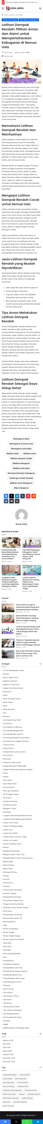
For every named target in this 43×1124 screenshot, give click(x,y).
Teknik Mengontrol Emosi (12, 982)
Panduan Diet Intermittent (12, 890)
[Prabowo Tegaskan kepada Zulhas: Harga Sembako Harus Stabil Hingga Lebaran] (8, 643)
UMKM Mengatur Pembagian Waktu (16, 1028)
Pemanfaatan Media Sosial (13, 900)
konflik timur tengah (9, 1094)
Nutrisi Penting (8, 865)
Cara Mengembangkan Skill (13, 730)
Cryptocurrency (9, 745)
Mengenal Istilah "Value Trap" (14, 854)
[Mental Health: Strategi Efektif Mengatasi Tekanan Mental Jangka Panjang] (8, 619)
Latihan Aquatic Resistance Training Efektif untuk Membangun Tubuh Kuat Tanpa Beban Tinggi (30, 583)
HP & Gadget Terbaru (11, 794)
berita (5, 695)
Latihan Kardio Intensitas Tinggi (14, 837)
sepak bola (6, 1102)
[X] (11, 496)
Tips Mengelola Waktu (11, 1014)
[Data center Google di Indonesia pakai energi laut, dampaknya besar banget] (8, 608)
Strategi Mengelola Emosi (12, 975)
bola (4, 713)
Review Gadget (8, 932)
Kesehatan (7, 812)
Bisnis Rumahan (9, 709)
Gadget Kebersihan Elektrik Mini (14, 766)
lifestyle (6, 847)
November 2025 (9, 1061)
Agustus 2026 (8, 1040)
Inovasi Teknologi (8, 1086)
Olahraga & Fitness (10, 872)
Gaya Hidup (7, 780)
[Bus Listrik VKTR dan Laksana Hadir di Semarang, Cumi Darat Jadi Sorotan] (8, 654)
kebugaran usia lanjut (21, 448)
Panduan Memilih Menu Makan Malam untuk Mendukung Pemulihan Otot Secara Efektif (10, 554)
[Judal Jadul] (15, 8)
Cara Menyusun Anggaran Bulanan (16, 741)
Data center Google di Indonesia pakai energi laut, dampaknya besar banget (28, 607)
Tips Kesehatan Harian (11, 1007)
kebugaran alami (21, 439)
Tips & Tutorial (8, 989)
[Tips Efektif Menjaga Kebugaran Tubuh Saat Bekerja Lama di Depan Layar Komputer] (31, 542)
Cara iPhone (7, 723)
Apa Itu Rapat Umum (10, 677)
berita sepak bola (20, 1078)
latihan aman (30, 453)
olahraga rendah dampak (22, 478)
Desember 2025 (9, 1058)
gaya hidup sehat (8, 1082)
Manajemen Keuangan (11, 851)
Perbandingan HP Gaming (12, 915)
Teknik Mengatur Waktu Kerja (14, 978)
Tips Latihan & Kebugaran (29, 20)
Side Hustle (7, 946)
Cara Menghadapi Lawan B (13, 734)
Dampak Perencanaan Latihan (14, 752)
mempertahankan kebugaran (22, 473)
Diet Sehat (7, 759)
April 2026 (7, 1047)
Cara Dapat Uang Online (12, 720)
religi (5, 925)
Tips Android (7, 992)
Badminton (7, 692)
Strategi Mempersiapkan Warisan (15, 971)
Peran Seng (7, 911)
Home (5, 15)
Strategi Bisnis (8, 961)
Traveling (6, 1021)
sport (5, 957)
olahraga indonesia (34, 1094)
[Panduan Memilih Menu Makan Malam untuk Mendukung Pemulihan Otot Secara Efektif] (11, 542)
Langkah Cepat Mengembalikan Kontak (17, 815)
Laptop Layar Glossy (10, 823)
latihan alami (13, 453)
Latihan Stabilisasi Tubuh (12, 844)
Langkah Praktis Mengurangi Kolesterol (17, 819)
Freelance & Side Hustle (12, 762)
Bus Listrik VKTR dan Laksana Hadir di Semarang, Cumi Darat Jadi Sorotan (28, 653)
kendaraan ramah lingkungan (12, 1090)
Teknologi (6, 985)
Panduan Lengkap (9, 893)
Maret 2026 (7, 1051)
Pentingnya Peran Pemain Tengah (15, 907)
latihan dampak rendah (22, 458)
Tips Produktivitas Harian (12, 1017)
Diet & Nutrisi (8, 755)
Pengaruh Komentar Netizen (13, 904)
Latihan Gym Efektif (10, 833)
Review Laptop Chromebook (13, 939)
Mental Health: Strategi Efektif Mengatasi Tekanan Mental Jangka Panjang (27, 618)
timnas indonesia (8, 1106)
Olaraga (6, 876)
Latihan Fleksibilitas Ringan (13, 826)
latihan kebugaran (22, 463)
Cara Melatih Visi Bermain (12, 727)
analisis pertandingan (10, 1075)
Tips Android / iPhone (11, 996)
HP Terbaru (7, 798)
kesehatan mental (30, 1090)
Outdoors (6, 886)
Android (6, 674)
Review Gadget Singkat (11, 936)
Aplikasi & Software (10, 681)
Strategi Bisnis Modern (11, 964)
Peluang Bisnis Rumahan (12, 897)
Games (5, 776)
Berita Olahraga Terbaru (12, 699)
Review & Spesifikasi (10, 929)
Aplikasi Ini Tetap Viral (11, 684)
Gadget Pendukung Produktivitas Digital (17, 769)
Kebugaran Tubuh (9, 808)
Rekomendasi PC (9, 922)
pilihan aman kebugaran (21, 483)
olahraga (22, 1094)
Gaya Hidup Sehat (10, 784)
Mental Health (8, 861)
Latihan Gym (7, 830)
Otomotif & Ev (8, 883)
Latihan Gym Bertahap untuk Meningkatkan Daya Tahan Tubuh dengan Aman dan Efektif (28, 630)
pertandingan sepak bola (11, 1098)
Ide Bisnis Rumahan (10, 801)
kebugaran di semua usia (22, 444)
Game (5, 773)
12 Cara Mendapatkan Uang (13, 670)
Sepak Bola (7, 943)
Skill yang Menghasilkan (12, 953)
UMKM (5, 1024)
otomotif (6, 879)
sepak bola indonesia (20, 1102)
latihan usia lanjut (22, 468)
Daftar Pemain (8, 748)
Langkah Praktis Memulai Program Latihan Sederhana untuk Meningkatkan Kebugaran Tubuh (10, 581)
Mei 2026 (6, 1044)
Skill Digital (7, 950)
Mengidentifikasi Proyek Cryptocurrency (18, 858)
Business (6, 716)
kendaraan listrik (22, 1086)
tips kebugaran (22, 488)
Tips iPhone (7, 1003)
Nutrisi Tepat (7, 869)
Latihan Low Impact (16, 15)
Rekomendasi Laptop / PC (12, 918)
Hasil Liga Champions (11, 791)
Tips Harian (7, 999)
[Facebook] (6, 496)
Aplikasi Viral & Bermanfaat (13, 688)
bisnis (5, 706)
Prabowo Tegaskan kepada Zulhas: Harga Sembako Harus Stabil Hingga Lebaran (28, 642)
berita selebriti (7, 1078)
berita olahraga (24, 1075)
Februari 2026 (8, 1054)
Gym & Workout (9, 787)
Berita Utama (8, 702)
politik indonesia (27, 1098)
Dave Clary (8, 52)
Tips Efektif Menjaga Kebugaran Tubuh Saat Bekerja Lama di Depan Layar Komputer (31, 554)
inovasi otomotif (22, 1082)
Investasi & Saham (10, 805)
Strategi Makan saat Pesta (13, 968)
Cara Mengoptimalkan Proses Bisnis (16, 738)
